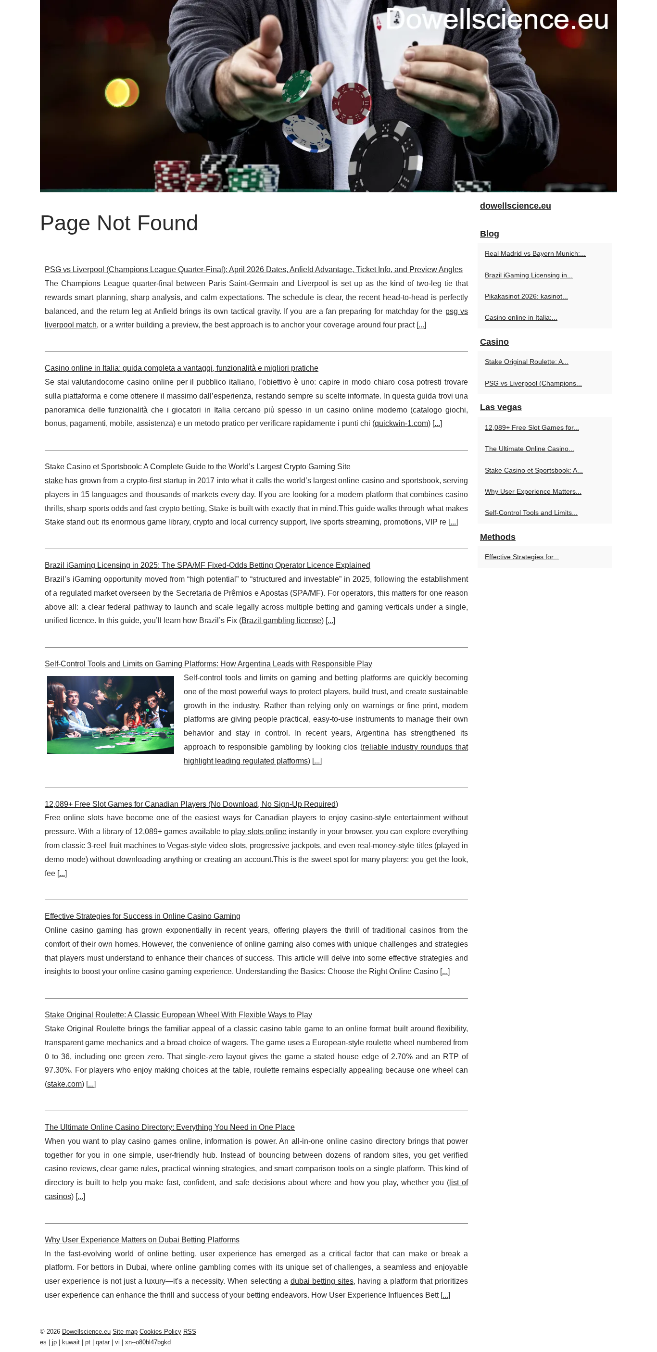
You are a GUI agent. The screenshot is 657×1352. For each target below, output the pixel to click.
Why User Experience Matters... (533, 491)
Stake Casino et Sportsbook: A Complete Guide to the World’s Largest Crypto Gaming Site (198, 467)
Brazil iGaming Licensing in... (529, 275)
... (421, 325)
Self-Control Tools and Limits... (531, 512)
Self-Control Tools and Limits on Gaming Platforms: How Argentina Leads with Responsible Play (208, 664)
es (43, 1342)
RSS (189, 1331)
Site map (125, 1331)
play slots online (259, 831)
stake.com (64, 1084)
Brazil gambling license (281, 620)
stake (54, 480)
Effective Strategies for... (522, 557)
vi (117, 1342)
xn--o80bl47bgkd (148, 1342)
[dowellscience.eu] (328, 96)
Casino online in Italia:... (521, 317)
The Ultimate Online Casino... (529, 448)
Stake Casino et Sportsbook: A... (534, 470)
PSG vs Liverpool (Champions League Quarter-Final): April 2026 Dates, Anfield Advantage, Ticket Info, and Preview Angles (254, 269)
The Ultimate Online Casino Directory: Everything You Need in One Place (170, 1127)
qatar (103, 1342)
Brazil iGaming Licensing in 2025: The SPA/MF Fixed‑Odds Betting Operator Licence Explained (207, 565)
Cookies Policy (160, 1331)
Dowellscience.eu (86, 1331)
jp (54, 1342)
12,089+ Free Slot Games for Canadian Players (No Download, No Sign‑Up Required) (191, 804)
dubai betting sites (322, 1281)
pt (87, 1342)
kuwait (71, 1342)
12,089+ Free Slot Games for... (532, 427)
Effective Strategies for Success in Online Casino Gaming (142, 916)
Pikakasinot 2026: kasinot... (526, 296)
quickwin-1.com (401, 423)
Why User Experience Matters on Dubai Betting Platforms (142, 1240)
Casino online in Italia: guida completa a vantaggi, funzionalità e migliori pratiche (181, 368)
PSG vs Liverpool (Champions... (533, 383)
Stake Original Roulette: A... (527, 361)
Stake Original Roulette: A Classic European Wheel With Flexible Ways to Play (178, 1015)
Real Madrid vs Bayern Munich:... (535, 253)
